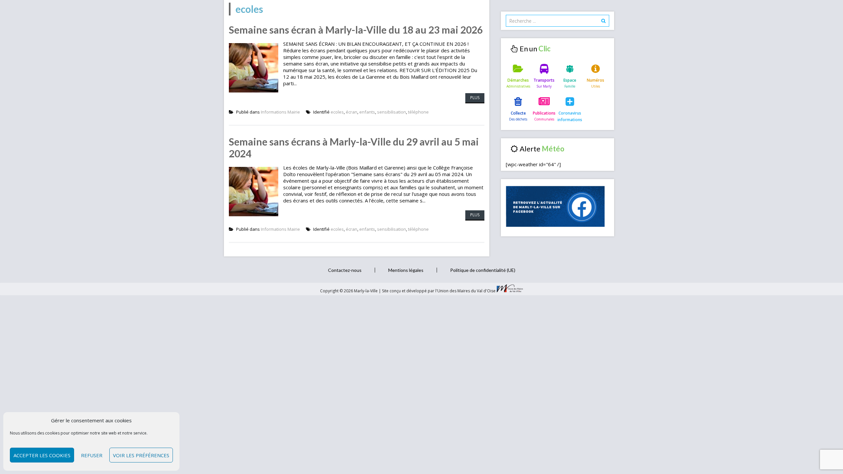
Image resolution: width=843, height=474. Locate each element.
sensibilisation (391, 112)
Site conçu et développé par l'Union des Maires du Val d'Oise (439, 291)
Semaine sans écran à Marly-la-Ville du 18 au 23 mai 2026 (356, 30)
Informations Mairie (280, 112)
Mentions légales (405, 270)
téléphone (418, 112)
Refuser (91, 455)
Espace (569, 80)
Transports (544, 80)
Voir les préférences (141, 455)
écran (351, 112)
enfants (367, 112)
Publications (544, 113)
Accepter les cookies (42, 455)
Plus (474, 97)
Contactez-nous (345, 270)
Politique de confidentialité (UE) (482, 270)
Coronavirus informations (569, 116)
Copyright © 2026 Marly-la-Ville (349, 291)
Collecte (518, 113)
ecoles (337, 112)
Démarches (518, 80)
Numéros (595, 80)
